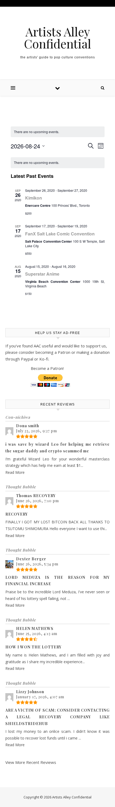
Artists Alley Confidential (57, 37)
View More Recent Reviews (30, 762)
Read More (15, 472)
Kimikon (33, 198)
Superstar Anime (42, 274)
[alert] (58, 162)
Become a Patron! (47, 368)
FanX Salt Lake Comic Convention (60, 234)
